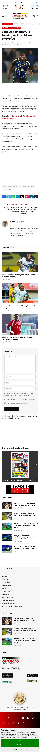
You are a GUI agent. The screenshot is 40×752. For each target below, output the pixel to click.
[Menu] (5, 16)
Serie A (10, 189)
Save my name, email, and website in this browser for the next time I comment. (19, 394)
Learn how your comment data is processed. (19, 417)
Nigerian (31, 187)
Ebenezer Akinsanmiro (10, 187)
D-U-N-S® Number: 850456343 (12, 606)
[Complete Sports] (20, 16)
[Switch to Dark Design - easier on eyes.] (37, 16)
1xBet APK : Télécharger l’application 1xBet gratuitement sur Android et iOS (25, 537)
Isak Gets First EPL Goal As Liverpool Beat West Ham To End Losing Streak (29, 210)
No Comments (7, 45)
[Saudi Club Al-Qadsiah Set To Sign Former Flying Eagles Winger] (20, 324)
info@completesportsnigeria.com (15, 667)
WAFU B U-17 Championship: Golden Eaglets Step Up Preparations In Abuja (26, 525)
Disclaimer (5, 588)
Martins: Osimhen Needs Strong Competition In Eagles (19, 307)
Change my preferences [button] (20, 749)
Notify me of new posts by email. (17, 403)
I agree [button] (20, 740)
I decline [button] (20, 745)
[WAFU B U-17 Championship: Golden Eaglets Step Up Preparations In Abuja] (7, 526)
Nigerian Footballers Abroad (12, 27)
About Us (5, 573)
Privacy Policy (6, 591)
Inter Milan (23, 187)
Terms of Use (6, 582)
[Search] (34, 16)
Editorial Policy (6, 594)
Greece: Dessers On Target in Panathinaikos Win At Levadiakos (19, 276)
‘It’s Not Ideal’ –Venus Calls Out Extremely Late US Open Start (24, 547)
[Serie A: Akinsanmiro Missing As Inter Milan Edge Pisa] (20, 82)
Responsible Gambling (9, 603)
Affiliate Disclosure (8, 600)
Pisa (4, 189)
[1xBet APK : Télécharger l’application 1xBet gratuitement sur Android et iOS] (7, 537)
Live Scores (7, 24)
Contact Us (5, 576)
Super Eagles (19, 24)
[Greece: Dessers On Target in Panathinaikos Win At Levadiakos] (20, 262)
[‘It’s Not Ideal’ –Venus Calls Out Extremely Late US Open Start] (7, 549)
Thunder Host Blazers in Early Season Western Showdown (11, 209)
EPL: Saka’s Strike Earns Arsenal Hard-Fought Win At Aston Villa (24, 504)
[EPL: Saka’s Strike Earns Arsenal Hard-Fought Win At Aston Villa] (7, 505)
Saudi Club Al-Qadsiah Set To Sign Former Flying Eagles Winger (18, 338)
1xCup (28, 24)
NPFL (34, 24)
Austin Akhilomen (17, 222)
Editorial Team (6, 585)
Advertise (5, 579)
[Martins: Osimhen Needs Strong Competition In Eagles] (20, 293)
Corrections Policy (8, 597)
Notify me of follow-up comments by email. (21, 399)
